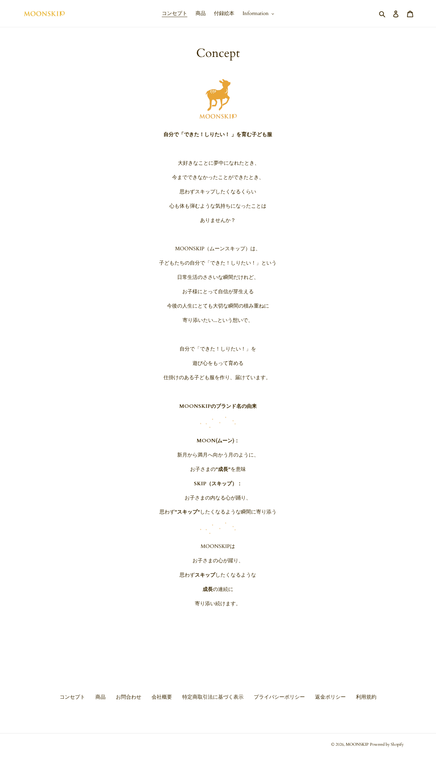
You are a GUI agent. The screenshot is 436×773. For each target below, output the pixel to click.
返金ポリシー (330, 697)
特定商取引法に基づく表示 (213, 697)
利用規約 (366, 697)
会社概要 (162, 697)
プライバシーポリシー (279, 697)
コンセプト (72, 697)
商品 (100, 697)
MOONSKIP (357, 744)
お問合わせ (128, 697)
